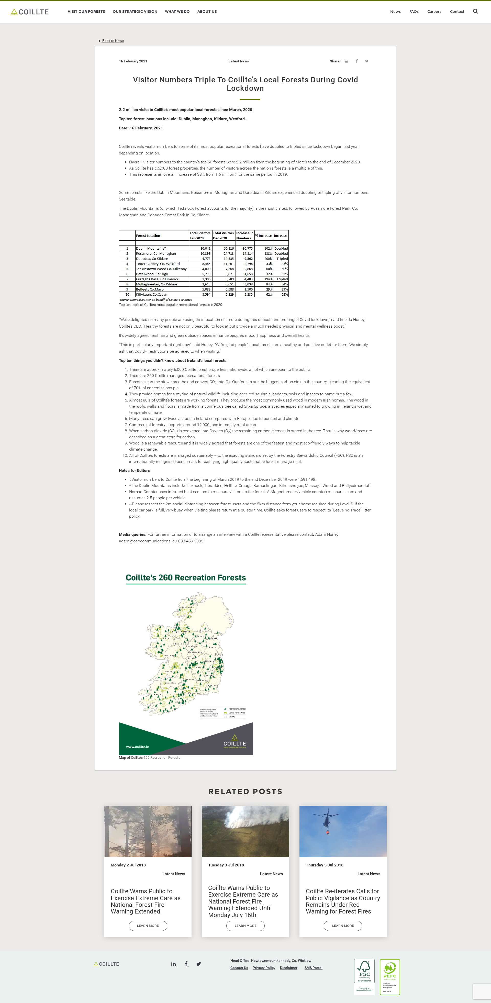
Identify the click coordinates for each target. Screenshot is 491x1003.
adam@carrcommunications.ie (147, 541)
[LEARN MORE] (148, 930)
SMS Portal (313, 968)
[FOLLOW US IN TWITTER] (198, 964)
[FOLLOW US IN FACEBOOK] (187, 964)
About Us (207, 11)
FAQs (414, 11)
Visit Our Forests (86, 11)
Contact (457, 11)
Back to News (113, 41)
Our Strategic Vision (135, 11)
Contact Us (239, 968)
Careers (434, 11)
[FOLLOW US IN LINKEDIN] (174, 964)
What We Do (177, 11)
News (395, 11)
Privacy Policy (264, 968)
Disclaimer (288, 968)
